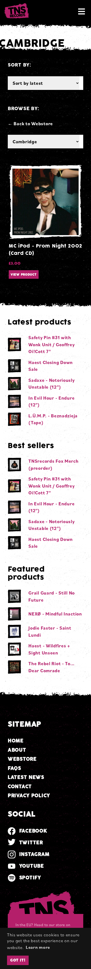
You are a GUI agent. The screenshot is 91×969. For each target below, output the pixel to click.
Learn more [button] (38, 947)
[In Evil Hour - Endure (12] (14, 401)
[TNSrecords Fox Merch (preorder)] (14, 464)
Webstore (22, 759)
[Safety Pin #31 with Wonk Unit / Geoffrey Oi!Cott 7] (14, 344)
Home (16, 741)
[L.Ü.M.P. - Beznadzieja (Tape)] (14, 419)
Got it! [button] (17, 960)
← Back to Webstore (30, 123)
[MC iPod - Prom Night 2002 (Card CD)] (45, 202)
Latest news (26, 777)
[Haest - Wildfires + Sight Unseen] (14, 649)
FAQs (14, 768)
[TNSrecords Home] (16, 11)
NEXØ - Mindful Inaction (55, 614)
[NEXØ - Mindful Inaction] (14, 614)
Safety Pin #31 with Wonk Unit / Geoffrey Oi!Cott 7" (51, 344)
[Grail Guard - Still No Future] (14, 596)
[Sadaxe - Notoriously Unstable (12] (14, 383)
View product (24, 274)
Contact (20, 786)
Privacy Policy (29, 795)
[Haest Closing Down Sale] (14, 366)
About (17, 750)
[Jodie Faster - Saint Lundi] (14, 631)
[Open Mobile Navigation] (81, 11)
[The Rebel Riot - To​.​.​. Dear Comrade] (14, 667)
